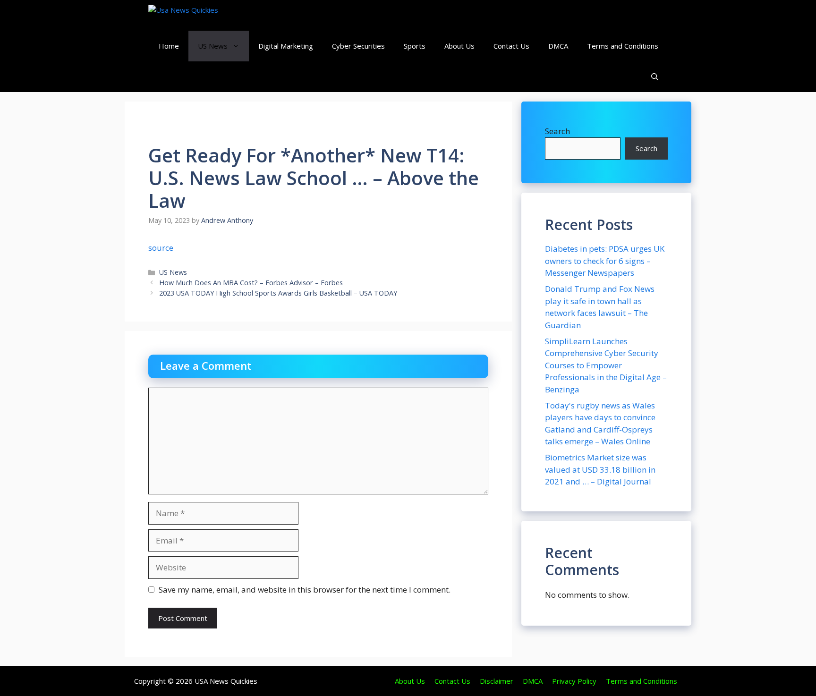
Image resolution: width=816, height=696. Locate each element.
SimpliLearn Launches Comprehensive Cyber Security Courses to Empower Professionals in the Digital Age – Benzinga (606, 365)
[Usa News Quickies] (201, 15)
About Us (459, 46)
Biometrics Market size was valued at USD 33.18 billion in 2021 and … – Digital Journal (600, 469)
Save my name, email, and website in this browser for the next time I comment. (304, 589)
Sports (414, 46)
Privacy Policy (574, 681)
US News (213, 46)
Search (557, 131)
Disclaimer (496, 681)
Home (169, 46)
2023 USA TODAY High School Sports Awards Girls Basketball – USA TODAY (278, 293)
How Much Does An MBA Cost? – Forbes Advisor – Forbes (251, 282)
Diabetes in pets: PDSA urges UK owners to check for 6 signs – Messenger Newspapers (604, 260)
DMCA (558, 46)
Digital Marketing (285, 46)
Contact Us (511, 46)
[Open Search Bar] (655, 76)
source (160, 247)
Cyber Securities (358, 46)
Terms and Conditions (622, 46)
